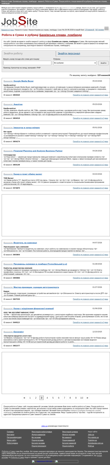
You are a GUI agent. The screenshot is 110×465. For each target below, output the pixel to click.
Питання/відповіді (14, 437)
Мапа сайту (11, 440)
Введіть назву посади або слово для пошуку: (21, 59)
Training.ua (92, 440)
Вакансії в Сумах (7, 30)
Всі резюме (36, 437)
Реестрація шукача (70, 432)
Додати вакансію (38, 435)
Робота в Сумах (8, 451)
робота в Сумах (68, 8)
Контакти (10, 435)
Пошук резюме (38, 440)
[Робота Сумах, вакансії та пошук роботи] (19, 22)
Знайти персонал (69, 53)
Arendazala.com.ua (95, 443)
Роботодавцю (12, 443)
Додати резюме (68, 435)
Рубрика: (57, 59)
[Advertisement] (56, 216)
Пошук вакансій (68, 440)
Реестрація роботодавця (42, 432)
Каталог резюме (38, 443)
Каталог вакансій (69, 443)
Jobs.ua (44, 426)
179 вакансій (89, 30)
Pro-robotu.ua (93, 437)
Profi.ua (91, 446)
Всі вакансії (66, 437)
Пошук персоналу (39, 446)
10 (81, 397)
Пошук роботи (68, 446)
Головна (10, 432)
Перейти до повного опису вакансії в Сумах (90, 95)
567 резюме (99, 30)
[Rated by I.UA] (66, 462)
